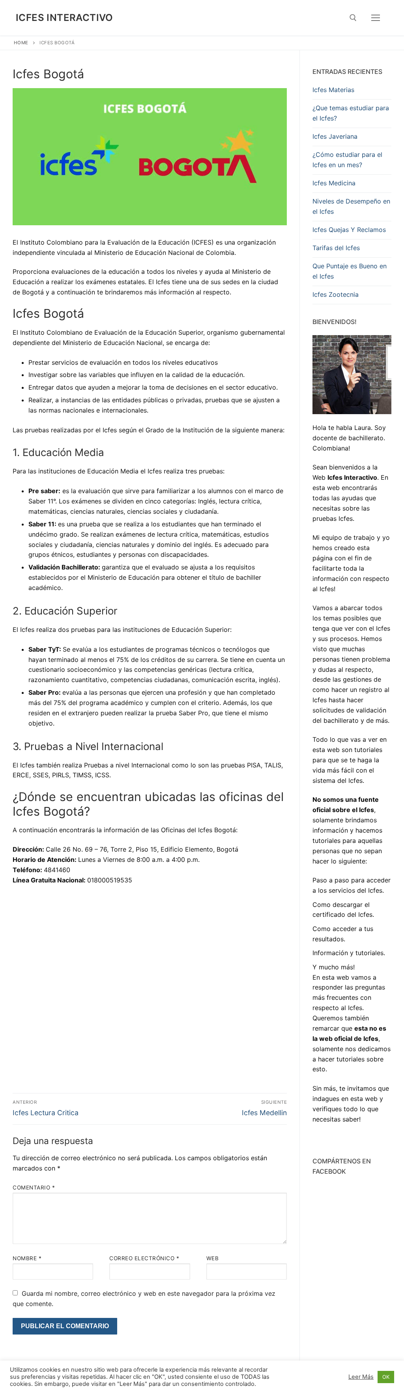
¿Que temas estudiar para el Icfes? (350, 113)
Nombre (27, 1258)
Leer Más (361, 1376)
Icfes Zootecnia (335, 294)
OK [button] (385, 1377)
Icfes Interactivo (64, 17)
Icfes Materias (333, 90)
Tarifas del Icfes (336, 248)
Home (21, 42)
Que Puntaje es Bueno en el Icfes (349, 271)
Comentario (34, 1187)
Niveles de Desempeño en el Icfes (351, 206)
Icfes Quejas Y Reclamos (349, 230)
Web (212, 1258)
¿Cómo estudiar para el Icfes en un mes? (347, 160)
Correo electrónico (144, 1258)
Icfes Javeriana (334, 136)
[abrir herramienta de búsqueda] (353, 17)
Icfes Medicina (333, 183)
